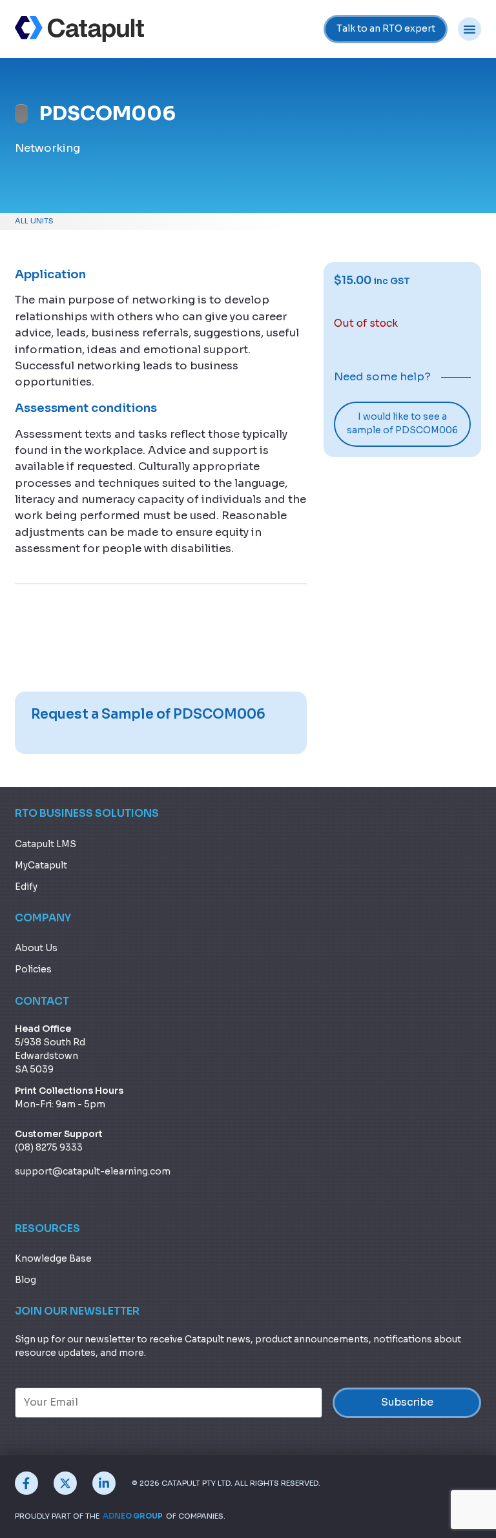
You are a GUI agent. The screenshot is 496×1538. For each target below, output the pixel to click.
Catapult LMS (45, 844)
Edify (26, 886)
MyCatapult (41, 865)
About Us (36, 948)
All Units (34, 220)
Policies (33, 969)
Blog (25, 1280)
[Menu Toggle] (469, 29)
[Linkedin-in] (104, 1483)
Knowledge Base (53, 1258)
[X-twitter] (65, 1483)
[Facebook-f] (26, 1483)
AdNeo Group (133, 1516)
